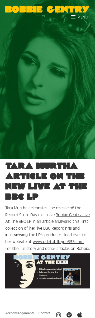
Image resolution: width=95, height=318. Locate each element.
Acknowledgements (20, 313)
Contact (44, 313)
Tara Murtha (16, 207)
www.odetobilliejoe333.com (58, 241)
